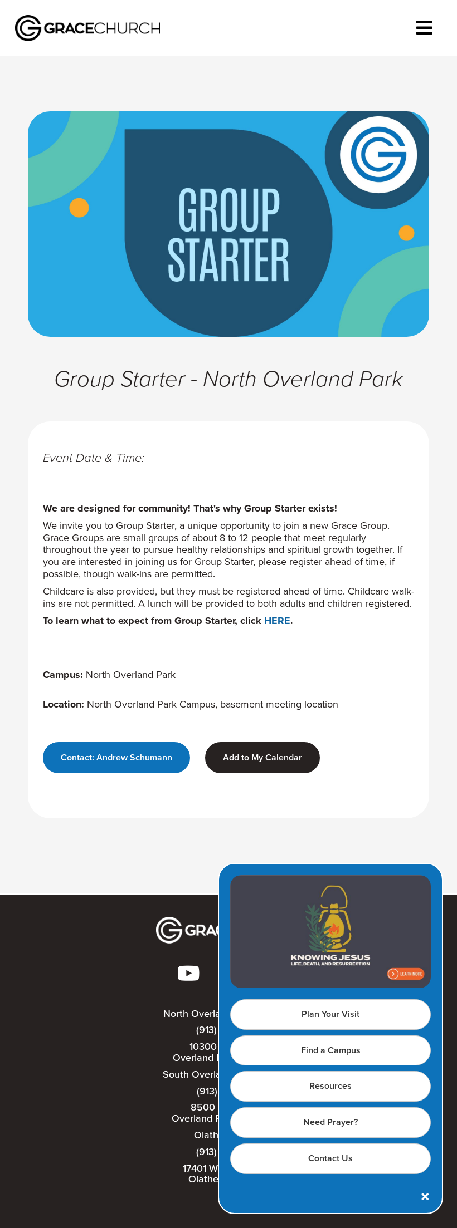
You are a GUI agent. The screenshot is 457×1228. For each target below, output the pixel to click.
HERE (277, 620)
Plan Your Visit (330, 1014)
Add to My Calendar (262, 757)
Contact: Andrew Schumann (116, 757)
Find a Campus (331, 1050)
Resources (330, 1085)
